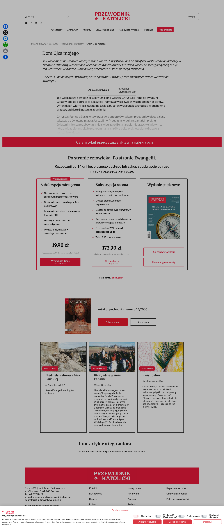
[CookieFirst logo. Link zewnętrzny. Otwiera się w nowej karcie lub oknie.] (8, 512)
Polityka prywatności (120, 510)
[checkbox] (136, 516)
